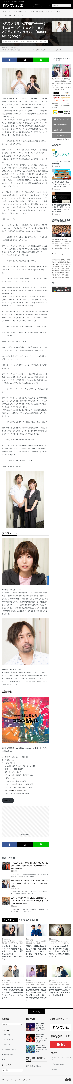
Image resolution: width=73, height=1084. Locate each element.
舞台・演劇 (43, 41)
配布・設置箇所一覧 (60, 125)
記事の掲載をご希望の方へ (34, 1066)
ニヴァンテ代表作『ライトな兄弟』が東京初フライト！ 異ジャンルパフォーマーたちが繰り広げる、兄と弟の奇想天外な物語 (29, 901)
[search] (69, 5)
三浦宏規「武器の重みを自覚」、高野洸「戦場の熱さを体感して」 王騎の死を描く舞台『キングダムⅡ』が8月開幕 (36, 951)
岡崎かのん (57, 984)
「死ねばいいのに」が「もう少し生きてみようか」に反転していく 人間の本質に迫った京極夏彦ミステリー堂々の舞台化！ (29, 865)
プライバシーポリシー (59, 1064)
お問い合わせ (56, 1069)
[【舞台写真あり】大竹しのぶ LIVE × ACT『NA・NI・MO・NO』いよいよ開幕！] (30, 1027)
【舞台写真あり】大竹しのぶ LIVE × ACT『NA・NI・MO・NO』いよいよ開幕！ (41, 1027)
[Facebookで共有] (9, 60)
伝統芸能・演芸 (8, 1054)
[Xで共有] (25, 60)
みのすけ (60, 943)
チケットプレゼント (60, 135)
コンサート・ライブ (10, 1049)
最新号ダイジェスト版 (61, 119)
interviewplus (63, 941)
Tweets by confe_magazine (60, 254)
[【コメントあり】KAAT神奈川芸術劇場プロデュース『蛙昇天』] (30, 1049)
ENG (24, 41)
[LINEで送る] (41, 60)
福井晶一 (14, 982)
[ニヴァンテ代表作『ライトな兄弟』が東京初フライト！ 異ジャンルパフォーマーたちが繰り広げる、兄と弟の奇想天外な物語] (6, 901)
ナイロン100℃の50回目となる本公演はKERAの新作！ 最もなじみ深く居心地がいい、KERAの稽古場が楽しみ (59, 951)
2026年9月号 (7, 941)
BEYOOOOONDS (17, 941)
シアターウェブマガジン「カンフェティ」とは (36, 5)
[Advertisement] (25, 819)
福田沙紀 (33, 984)
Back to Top (36, 1012)
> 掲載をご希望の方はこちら (63, 139)
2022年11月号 (18, 41)
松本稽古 (35, 41)
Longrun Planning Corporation (22, 1080)
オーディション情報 (54, 12)
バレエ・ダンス (8, 1040)
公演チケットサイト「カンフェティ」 (14, 15)
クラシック (7, 1045)
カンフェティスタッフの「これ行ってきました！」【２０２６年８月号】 (61, 184)
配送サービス (58, 130)
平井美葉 (4, 943)
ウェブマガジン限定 (39, 12)
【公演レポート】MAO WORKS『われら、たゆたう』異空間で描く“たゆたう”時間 (41, 1038)
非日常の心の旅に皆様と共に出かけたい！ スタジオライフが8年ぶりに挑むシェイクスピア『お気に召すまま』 (29, 883)
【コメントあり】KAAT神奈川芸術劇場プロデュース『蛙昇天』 (41, 1048)
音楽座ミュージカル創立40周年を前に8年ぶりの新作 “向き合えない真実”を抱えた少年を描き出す (60, 991)
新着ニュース (6, 12)
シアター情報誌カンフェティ (21, 12)
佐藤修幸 (29, 41)
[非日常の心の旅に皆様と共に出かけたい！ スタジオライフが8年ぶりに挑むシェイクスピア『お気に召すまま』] (6, 883)
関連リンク (8, 800)
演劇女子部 (11, 943)
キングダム (39, 941)
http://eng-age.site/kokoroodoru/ (17, 790)
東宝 (30, 943)
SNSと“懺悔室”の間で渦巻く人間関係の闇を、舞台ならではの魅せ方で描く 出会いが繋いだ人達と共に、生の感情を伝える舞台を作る (36, 993)
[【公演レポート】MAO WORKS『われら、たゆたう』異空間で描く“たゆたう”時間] (30, 1038)
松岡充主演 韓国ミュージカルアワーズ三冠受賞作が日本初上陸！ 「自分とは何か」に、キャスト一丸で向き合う (12, 992)
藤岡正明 (8, 984)
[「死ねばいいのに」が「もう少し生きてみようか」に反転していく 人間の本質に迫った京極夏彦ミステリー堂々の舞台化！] (6, 866)
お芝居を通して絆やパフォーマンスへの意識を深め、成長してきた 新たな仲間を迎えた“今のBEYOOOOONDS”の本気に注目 (13, 952)
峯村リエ (66, 943)
